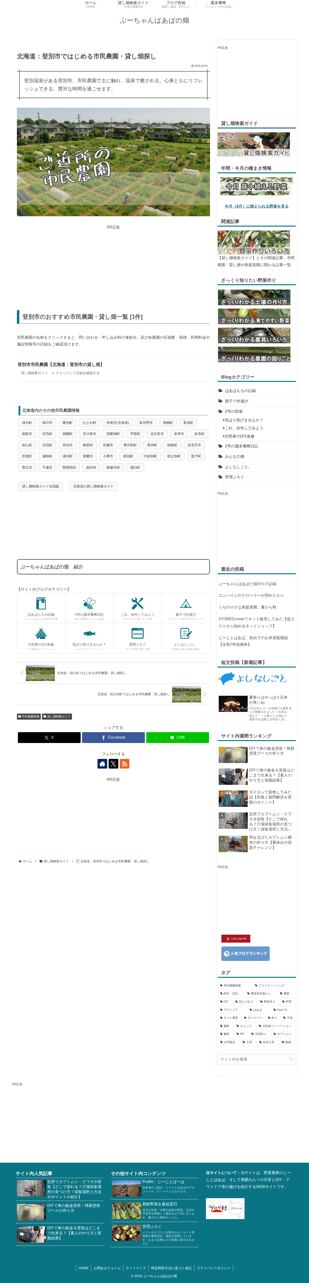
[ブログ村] (225, 1208)
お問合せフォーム (107, 1268)
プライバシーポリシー (214, 1268)
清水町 (27, 423)
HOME (83, 1268)
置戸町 (196, 456)
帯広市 (27, 467)
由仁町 (27, 445)
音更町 (27, 456)
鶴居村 (88, 445)
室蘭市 (88, 456)
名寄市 (179, 434)
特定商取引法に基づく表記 (171, 1268)
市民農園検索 (30, 716)
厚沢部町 (130, 445)
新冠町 (128, 456)
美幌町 (168, 423)
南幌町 (68, 434)
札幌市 (108, 445)
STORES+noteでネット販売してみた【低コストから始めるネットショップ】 (256, 622)
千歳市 (47, 467)
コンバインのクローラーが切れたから (251, 595)
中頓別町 (150, 456)
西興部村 (69, 467)
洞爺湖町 (113, 434)
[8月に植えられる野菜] (256, 186)
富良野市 (146, 423)
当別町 (47, 445)
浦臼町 (135, 467)
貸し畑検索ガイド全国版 (40, 486)
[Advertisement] (113, 264)
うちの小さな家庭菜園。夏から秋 (247, 607)
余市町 (199, 434)
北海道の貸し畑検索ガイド (93, 486)
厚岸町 (152, 445)
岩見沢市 (194, 445)
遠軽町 (47, 456)
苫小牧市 (89, 434)
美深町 (188, 423)
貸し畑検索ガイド (58, 716)
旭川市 (47, 423)
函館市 (27, 434)
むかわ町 (89, 423)
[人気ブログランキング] (245, 953)
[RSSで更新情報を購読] (124, 764)
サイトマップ (136, 1268)
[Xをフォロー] (113, 764)
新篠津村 (113, 467)
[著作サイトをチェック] (102, 764)
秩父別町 (174, 456)
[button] (291, 1059)
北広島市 (157, 434)
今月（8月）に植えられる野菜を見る (257, 206)
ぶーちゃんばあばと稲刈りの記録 (247, 584)
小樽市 (108, 456)
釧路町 (172, 445)
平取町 (135, 434)
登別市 (68, 445)
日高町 (47, 434)
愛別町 (68, 423)
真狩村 (91, 467)
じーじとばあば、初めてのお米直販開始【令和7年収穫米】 (253, 641)
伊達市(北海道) (117, 423)
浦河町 (68, 456)
